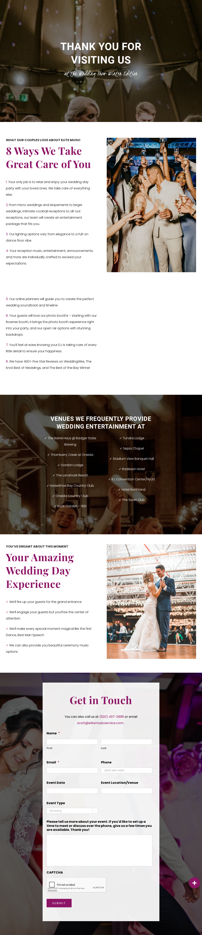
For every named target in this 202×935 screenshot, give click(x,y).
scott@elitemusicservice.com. (100, 723)
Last (104, 748)
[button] (194, 882)
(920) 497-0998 (112, 716)
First (49, 748)
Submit (59, 903)
